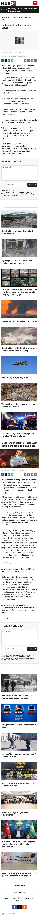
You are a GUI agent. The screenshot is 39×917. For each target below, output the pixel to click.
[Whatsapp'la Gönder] (12, 60)
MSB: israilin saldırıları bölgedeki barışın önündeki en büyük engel (22, 10)
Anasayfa (7, 17)
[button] (28, 60)
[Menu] (35, 3)
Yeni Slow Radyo (19, 885)
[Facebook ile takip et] (14, 907)
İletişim (20, 898)
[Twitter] (6, 60)
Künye (14, 898)
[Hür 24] (9, 3)
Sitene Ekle (19, 901)
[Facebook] (3, 60)
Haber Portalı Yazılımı (11, 914)
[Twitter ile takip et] (19, 907)
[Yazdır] (25, 60)
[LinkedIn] (9, 60)
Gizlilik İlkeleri (29, 898)
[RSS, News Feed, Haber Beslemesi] (24, 907)
